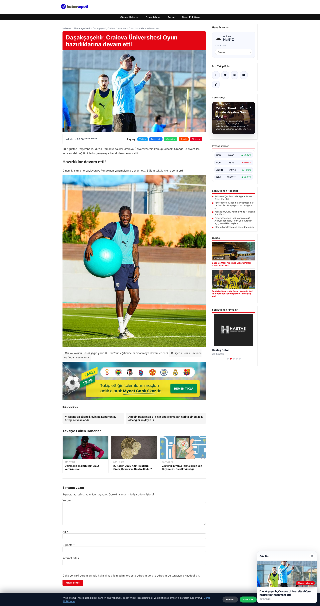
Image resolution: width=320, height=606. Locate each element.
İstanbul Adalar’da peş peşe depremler (234, 227)
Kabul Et (248, 599)
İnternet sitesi (71, 558)
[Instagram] (234, 75)
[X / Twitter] (225, 75)
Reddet (230, 599)
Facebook (155, 139)
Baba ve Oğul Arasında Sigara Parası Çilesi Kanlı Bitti (233, 197)
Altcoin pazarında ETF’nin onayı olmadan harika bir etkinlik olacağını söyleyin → (165, 418)
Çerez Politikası (191, 17)
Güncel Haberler (129, 17)
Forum (171, 17)
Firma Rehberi (153, 17)
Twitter (142, 139)
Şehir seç (221, 45)
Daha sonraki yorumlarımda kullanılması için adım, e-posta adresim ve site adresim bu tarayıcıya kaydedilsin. (131, 575)
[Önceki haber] (243, 107)
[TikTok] (216, 84)
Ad (65, 531)
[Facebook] (216, 75)
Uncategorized (82, 28)
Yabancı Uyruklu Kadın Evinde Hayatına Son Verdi (234, 213)
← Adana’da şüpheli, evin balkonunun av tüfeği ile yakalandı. (90, 418)
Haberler (67, 28)
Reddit (184, 139)
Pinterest (196, 139)
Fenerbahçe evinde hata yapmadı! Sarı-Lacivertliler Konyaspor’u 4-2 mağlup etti (234, 205)
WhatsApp (170, 139)
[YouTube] (244, 75)
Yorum (67, 500)
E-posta (68, 545)
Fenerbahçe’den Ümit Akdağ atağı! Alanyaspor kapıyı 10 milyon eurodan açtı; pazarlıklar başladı (233, 221)
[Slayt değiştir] (228, 359)
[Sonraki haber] (250, 107)
